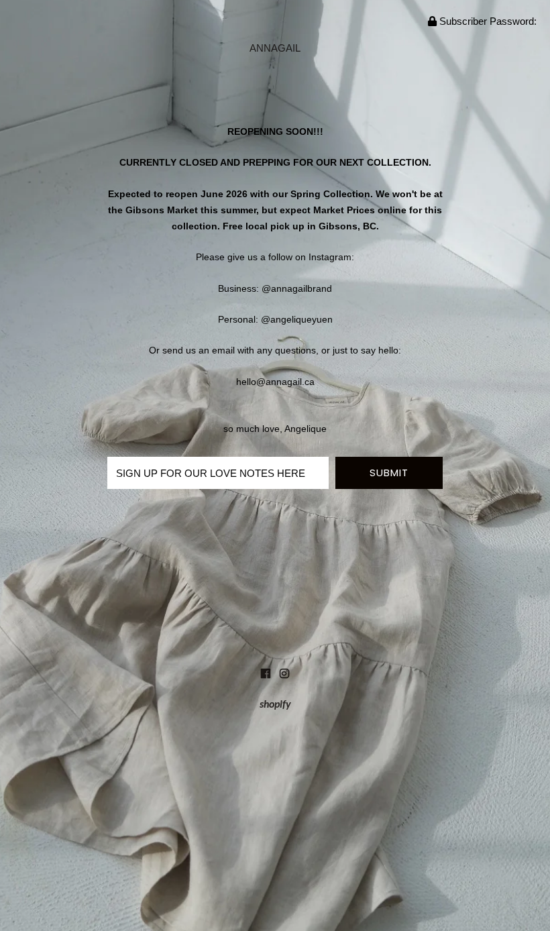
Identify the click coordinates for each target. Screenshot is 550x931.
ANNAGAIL (275, 48)
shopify (275, 705)
